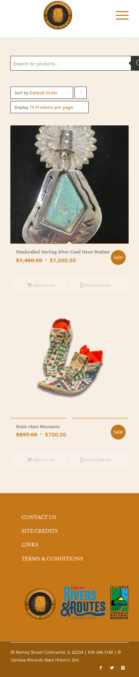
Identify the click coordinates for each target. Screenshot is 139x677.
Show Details (97, 285)
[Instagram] (123, 667)
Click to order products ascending (81, 94)
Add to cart (43, 285)
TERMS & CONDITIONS (52, 559)
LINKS (29, 545)
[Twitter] (112, 667)
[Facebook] (100, 667)
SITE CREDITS (39, 531)
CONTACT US (38, 518)
